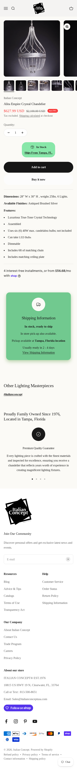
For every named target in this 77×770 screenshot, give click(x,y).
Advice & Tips (12, 588)
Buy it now (38, 179)
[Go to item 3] (33, 86)
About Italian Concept (17, 630)
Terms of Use (12, 602)
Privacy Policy (12, 658)
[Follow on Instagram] (15, 721)
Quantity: (9, 124)
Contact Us (10, 636)
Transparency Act (14, 609)
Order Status (49, 588)
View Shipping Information (38, 352)
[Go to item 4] (45, 86)
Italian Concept (13, 98)
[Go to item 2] (21, 86)
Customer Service (52, 581)
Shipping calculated (29, 115)
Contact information (14, 758)
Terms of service (50, 754)
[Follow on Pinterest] (25, 721)
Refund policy (11, 754)
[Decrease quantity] (8, 132)
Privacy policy (30, 754)
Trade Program (12, 644)
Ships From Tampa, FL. (38, 152)
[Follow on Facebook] (6, 721)
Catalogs (9, 595)
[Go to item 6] (69, 86)
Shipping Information (54, 602)
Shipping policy (37, 758)
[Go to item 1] (9, 86)
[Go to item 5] (57, 86)
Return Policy (50, 595)
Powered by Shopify (42, 749)
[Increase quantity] (22, 132)
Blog (7, 581)
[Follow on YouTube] (34, 721)
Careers (8, 650)
